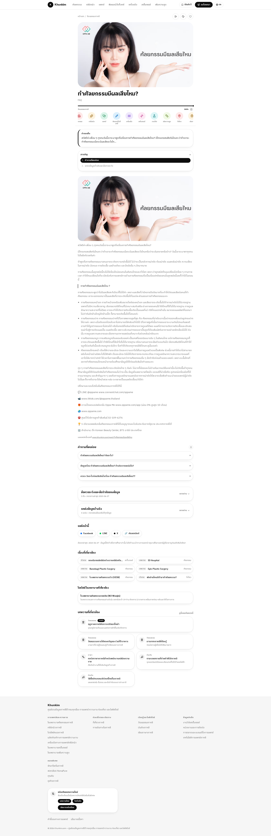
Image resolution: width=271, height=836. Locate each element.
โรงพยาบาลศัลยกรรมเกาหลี (60, 722)
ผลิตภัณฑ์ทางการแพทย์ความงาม (63, 737)
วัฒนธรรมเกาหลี (93, 16)
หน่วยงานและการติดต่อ (193, 727)
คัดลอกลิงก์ (132, 533)
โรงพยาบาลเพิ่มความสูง (58, 752)
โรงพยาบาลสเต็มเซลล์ (57, 747)
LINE (104, 533)
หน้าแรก (81, 16)
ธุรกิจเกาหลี (53, 781)
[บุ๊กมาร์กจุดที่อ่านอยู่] (191, 109)
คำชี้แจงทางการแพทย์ (58, 819)
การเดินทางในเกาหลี (102, 727)
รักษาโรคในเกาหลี (55, 766)
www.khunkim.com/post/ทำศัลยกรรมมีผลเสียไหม (112, 437)
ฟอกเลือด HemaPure (57, 771)
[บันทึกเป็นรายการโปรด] (190, 16)
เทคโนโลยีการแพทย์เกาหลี (194, 737)
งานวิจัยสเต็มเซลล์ (191, 722)
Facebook (88, 533)
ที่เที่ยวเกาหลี (98, 722)
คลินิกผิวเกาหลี (54, 727)
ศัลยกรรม (77, 4)
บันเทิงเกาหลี (143, 727)
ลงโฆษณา (205, 4)
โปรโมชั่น (77, 801)
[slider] (135, 106)
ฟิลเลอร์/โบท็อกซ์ (116, 4)
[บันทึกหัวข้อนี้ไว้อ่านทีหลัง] (191, 447)
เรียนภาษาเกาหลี (145, 732)
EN (220, 4)
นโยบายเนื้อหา (77, 819)
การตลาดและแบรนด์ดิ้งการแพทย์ (198, 732)
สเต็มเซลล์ (146, 4)
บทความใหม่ (64, 801)
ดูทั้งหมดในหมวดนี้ (186, 613)
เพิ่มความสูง (160, 4)
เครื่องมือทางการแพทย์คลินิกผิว (62, 742)
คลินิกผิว (90, 4)
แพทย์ (101, 4)
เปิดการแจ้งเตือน (67, 807)
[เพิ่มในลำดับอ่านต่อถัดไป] (176, 16)
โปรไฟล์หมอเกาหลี (56, 732)
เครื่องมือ (133, 4)
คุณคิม (51, 776)
